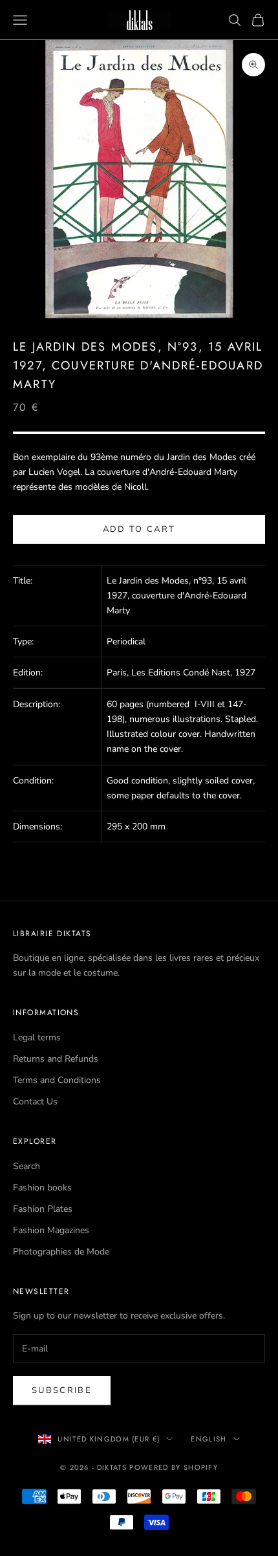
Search (26, 1166)
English (208, 1439)
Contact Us (35, 1101)
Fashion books (42, 1187)
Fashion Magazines (51, 1230)
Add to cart (139, 529)
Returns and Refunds (55, 1059)
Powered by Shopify (173, 1467)
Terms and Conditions (57, 1080)
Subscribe (62, 1390)
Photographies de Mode (61, 1251)
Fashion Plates (42, 1209)
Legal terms (37, 1037)
